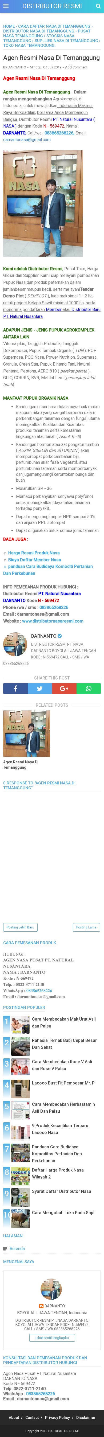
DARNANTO (55, 1306)
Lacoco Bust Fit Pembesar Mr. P (63, 1083)
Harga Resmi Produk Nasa (34, 552)
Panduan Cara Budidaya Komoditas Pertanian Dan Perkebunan (57, 1153)
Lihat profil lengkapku (52, 1338)
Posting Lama (86, 927)
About (14, 1417)
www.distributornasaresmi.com (52, 621)
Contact (32, 1417)
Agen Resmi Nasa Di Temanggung (20, 764)
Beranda (17, 1248)
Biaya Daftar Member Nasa (34, 559)
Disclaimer (85, 1417)
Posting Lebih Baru (20, 927)
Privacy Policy (57, 1417)
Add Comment (76, 67)
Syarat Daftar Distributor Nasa (61, 1191)
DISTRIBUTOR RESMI (52, 6)
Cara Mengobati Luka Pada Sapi (63, 1212)
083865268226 (53, 607)
